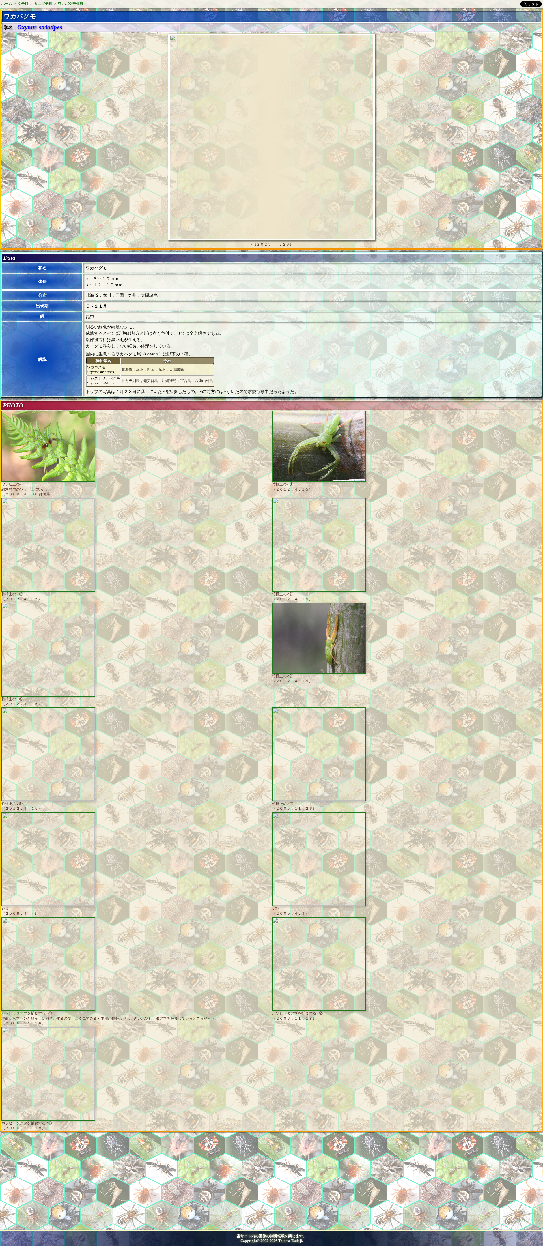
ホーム (6, 3)
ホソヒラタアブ (14, 1013)
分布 (42, 295)
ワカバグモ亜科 (70, 3)
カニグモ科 (43, 3)
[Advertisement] (49, 1183)
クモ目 (23, 3)
